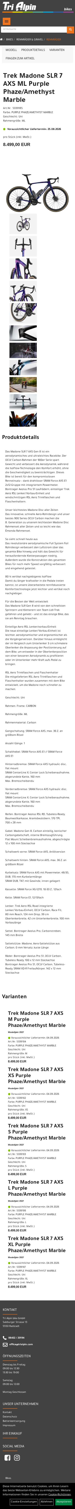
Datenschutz (10, 1417)
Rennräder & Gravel (29, 40)
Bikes (9, 40)
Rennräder (53, 40)
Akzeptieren (63, 1502)
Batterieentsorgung (14, 1421)
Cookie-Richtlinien (59, 1494)
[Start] (1, 40)
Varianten (56, 50)
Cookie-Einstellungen (24, 1502)
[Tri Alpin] (38, 8)
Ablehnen (47, 1502)
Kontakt (7, 1412)
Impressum (9, 1425)
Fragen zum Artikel (20, 58)
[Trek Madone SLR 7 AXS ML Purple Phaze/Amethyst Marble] (37, 189)
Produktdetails (33, 50)
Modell (11, 50)
